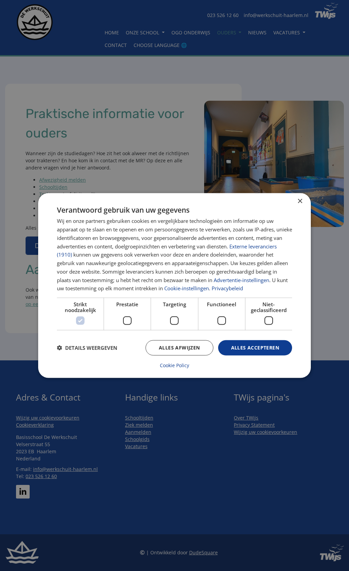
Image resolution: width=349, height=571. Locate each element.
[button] (87, 348)
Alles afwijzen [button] (179, 347)
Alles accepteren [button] (255, 347)
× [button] (299, 201)
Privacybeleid (227, 288)
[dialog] (174, 285)
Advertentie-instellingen (241, 279)
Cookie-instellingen (186, 288)
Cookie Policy (174, 365)
